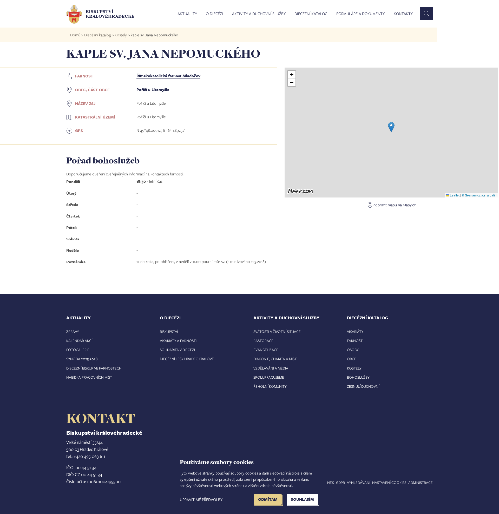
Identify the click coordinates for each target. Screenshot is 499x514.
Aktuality (187, 13)
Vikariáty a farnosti (178, 340)
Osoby (353, 349)
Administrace (420, 482)
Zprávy (72, 331)
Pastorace (263, 340)
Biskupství (169, 331)
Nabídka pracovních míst (89, 377)
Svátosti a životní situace (277, 331)
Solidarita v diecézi (177, 349)
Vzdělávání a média (270, 368)
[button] (391, 127)
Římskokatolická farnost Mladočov (168, 75)
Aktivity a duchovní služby (259, 13)
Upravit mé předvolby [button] (201, 499)
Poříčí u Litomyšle (152, 89)
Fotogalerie (77, 349)
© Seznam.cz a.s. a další (479, 195)
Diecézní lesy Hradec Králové (187, 358)
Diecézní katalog (310, 13)
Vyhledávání (358, 482)
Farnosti (355, 340)
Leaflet (454, 195)
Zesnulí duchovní (363, 386)
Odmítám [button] (268, 499)
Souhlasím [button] (302, 499)
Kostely (121, 34)
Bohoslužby (358, 377)
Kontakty (403, 13)
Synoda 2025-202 (81, 358)
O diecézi (214, 13)
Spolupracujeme (268, 377)
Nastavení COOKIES (389, 482)
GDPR (340, 482)
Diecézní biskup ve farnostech (94, 368)
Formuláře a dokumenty (360, 13)
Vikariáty (355, 331)
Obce (351, 358)
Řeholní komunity (270, 386)
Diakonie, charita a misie (275, 358)
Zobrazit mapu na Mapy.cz (394, 204)
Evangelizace (265, 349)
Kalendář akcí (79, 340)
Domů (75, 34)
